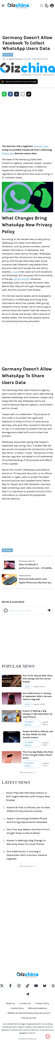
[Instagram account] (19, 986)
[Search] (41, 5)
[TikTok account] (27, 986)
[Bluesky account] (44, 986)
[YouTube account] (36, 986)
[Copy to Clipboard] (28, 94)
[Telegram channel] (27, 994)
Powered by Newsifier (27, 1039)
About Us (10, 1003)
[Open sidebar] (3, 5)
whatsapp (7, 550)
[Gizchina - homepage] (18, 5)
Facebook (7, 55)
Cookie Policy (17, 1008)
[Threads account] (53, 986)
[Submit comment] (49, 610)
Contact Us (25, 1003)
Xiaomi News (29, 723)
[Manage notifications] (47, 1036)
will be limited (21, 279)
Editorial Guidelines (37, 1008)
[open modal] (52, 5)
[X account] (2, 986)
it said (15, 271)
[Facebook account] (10, 986)
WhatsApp (8, 153)
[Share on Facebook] (10, 94)
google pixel (29, 764)
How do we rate (29, 1018)
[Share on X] (16, 94)
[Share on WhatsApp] (4, 94)
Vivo (27, 686)
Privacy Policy (42, 1003)
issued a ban (41, 146)
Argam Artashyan (16, 59)
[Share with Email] (22, 94)
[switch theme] (47, 5)
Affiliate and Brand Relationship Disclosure (28, 1013)
